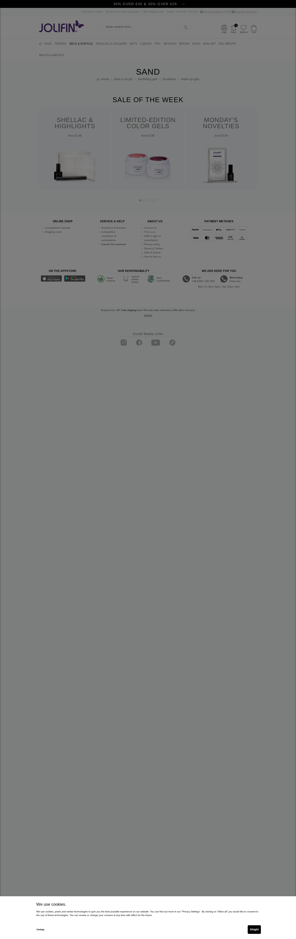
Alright (254, 929)
